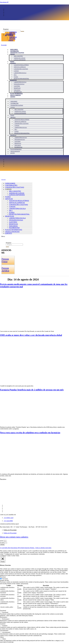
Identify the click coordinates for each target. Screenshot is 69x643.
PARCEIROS (17, 90)
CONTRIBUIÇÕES (14, 51)
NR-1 (15, 75)
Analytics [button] (2, 624)
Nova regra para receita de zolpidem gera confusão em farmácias (30, 432)
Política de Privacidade (10, 530)
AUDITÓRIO (17, 86)
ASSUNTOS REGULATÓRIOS (21, 65)
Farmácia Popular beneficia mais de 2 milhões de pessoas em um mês (32, 390)
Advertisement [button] (4, 630)
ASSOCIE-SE (8, 34)
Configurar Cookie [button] (5, 555)
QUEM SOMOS (14, 49)
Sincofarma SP (4, 2)
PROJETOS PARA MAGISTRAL (21, 78)
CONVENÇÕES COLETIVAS (17, 52)
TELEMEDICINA (18, 91)
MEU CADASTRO (18, 56)
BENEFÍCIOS (13, 80)
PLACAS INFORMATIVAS (16, 93)
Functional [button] (3, 610)
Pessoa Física (5, 260)
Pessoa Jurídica (5, 269)
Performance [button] (3, 617)
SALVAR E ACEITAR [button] (6, 642)
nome (2, 541)
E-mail (2, 542)
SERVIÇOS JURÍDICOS (20, 67)
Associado (4, 45)
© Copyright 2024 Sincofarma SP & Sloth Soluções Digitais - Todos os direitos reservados (25, 548)
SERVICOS (13, 63)
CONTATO (12, 97)
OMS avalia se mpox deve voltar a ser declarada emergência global (31, 335)
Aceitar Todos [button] (15, 555)
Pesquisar (6, 29)
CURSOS (16, 71)
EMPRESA (13, 32)
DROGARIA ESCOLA (19, 84)
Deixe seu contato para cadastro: (14, 537)
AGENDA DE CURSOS (19, 58)
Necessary (5, 578)
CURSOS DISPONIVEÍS (20, 59)
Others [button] (2, 637)
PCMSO (12, 61)
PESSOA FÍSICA (12, 39)
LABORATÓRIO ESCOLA (20, 73)
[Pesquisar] (22, 31)
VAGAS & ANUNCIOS (15, 95)
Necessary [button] (3, 577)
